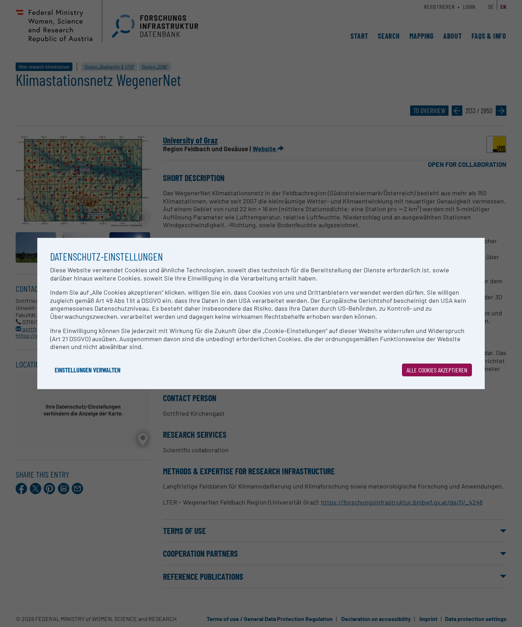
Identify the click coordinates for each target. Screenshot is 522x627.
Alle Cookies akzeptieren (437, 370)
